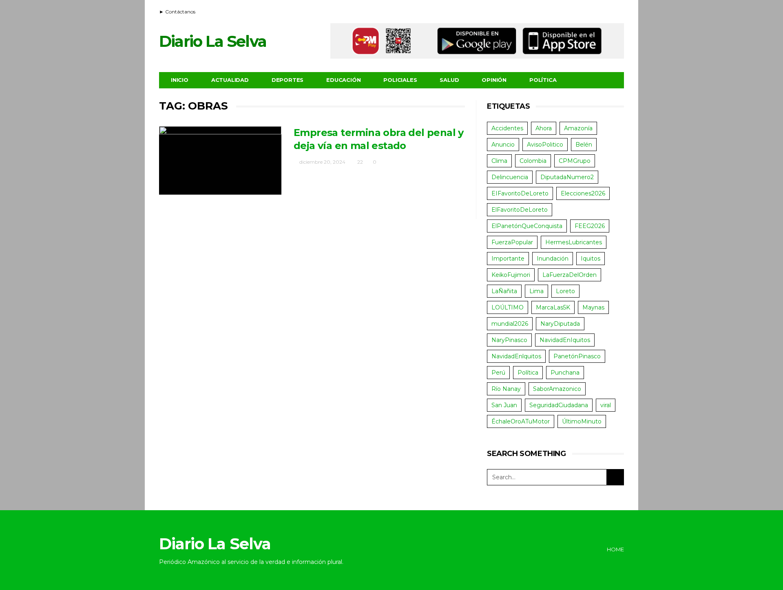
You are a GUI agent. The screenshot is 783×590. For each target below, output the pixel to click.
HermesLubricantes (573, 242)
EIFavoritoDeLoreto (520, 193)
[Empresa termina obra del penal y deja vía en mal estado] (220, 160)
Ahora (543, 128)
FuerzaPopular (512, 242)
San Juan (504, 405)
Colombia (533, 160)
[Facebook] (598, 10)
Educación (343, 80)
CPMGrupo (575, 160)
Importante (507, 258)
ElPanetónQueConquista (526, 226)
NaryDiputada (560, 323)
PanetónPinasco (577, 356)
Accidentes (507, 128)
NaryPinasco (509, 340)
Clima (499, 160)
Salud (449, 80)
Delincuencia (509, 177)
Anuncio (503, 144)
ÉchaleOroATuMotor (520, 421)
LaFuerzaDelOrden (569, 275)
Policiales (400, 80)
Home (615, 549)
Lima (536, 291)
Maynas (593, 307)
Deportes (287, 80)
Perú (498, 372)
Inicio (179, 80)
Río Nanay (506, 389)
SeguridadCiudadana (558, 405)
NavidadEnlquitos (516, 356)
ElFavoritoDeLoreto (519, 209)
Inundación (552, 258)
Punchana (565, 372)
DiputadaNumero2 (567, 177)
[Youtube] (608, 10)
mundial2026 (509, 323)
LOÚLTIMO (507, 307)
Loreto (565, 291)
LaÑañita (504, 291)
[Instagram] (619, 10)
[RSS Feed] (588, 10)
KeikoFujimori (510, 275)
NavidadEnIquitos (565, 340)
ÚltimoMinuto (582, 421)
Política (542, 80)
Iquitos (590, 258)
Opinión (494, 80)
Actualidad (230, 80)
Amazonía (578, 128)
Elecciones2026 (583, 193)
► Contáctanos (177, 12)
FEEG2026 (590, 226)
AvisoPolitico (545, 144)
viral (605, 405)
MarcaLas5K (553, 307)
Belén (583, 144)
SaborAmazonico (557, 389)
